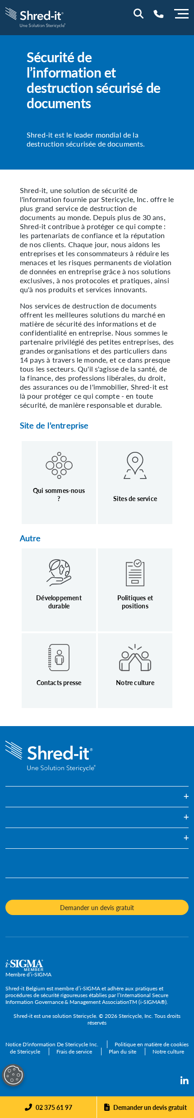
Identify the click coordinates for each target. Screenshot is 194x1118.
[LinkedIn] (184, 1081)
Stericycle (84, 1016)
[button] (97, 797)
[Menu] (181, 12)
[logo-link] (35, 16)
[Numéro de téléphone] (158, 14)
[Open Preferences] (13, 1075)
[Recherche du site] (138, 13)
